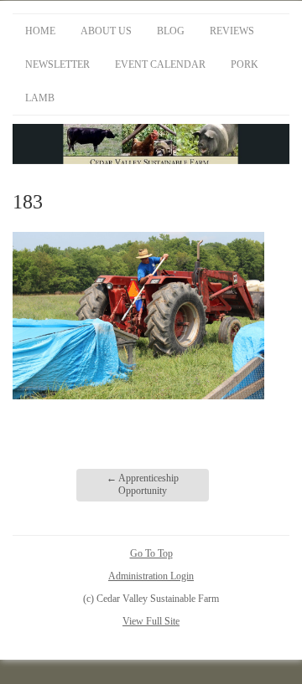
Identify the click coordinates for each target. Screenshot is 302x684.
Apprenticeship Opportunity (143, 484)
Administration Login (151, 576)
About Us (106, 31)
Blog (171, 31)
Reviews (232, 31)
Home (40, 31)
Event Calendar (160, 64)
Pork (244, 64)
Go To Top (151, 553)
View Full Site (151, 621)
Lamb (40, 98)
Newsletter (57, 64)
